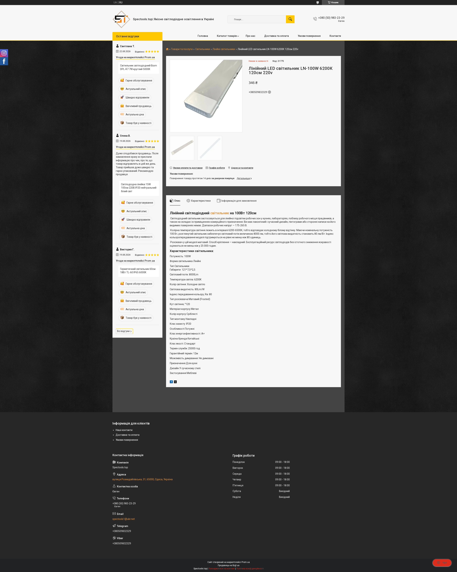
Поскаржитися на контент (222, 568)
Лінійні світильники (223, 49)
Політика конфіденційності (250, 568)
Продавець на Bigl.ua (228, 565)
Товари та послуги (182, 49)
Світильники (202, 49)
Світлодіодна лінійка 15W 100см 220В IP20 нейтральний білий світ (138, 188)
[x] (175, 382)
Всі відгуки (123, 331)
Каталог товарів (227, 35)
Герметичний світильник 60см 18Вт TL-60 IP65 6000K (137, 271)
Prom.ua (246, 562)
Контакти (335, 35)
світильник (219, 213)
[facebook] (171, 382)
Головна (203, 35)
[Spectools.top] (121, 19)
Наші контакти (124, 430)
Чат (444, 562)
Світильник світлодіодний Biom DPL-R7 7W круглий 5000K (138, 67)
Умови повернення (309, 35)
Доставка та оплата (276, 35)
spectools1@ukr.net (123, 519)
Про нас (250, 35)
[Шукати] (290, 19)
